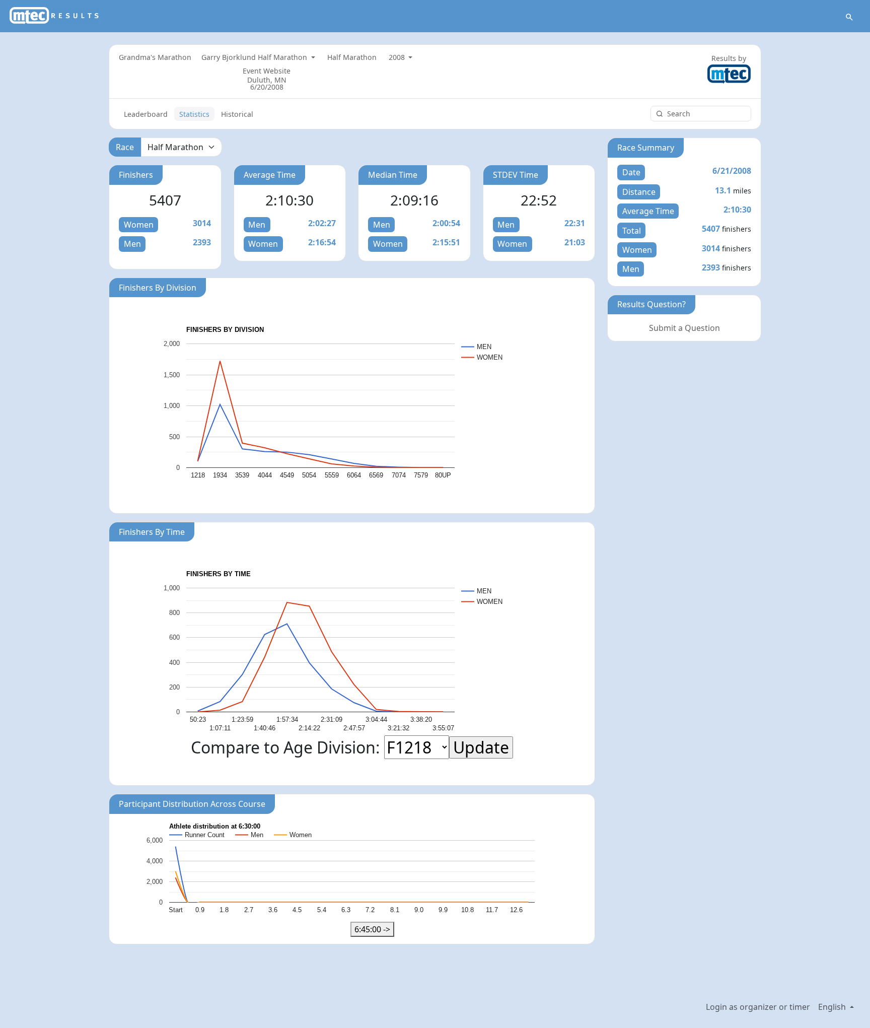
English (833, 1006)
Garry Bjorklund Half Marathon (255, 57)
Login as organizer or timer (758, 1006)
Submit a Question (684, 327)
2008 (398, 57)
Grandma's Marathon (155, 57)
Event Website (267, 71)
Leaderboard (146, 114)
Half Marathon (352, 57)
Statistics (194, 114)
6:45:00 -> (372, 929)
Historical (237, 114)
